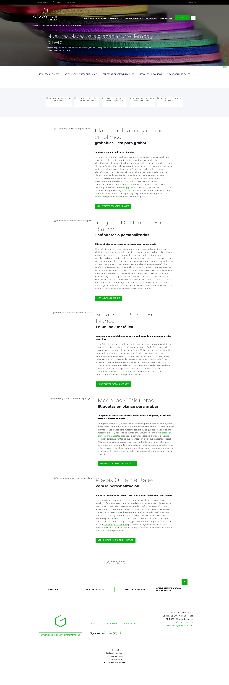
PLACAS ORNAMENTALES (178, 74)
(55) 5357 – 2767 (185, 622)
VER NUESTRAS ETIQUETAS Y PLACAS (113, 206)
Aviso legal (114, 650)
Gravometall (120, 525)
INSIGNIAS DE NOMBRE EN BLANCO (80, 74)
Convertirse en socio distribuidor (168, 589)
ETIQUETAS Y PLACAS (49, 74)
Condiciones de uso (114, 659)
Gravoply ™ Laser (129, 187)
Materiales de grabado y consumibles (56, 25)
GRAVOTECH (166, 19)
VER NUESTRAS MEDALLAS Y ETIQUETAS (117, 464)
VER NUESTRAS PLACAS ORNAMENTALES (115, 540)
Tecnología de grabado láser (114, 662)
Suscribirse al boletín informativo (58, 635)
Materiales (116, 19)
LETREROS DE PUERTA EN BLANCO (118, 74)
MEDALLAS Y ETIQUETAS (150, 74)
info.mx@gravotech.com (181, 626)
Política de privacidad (114, 656)
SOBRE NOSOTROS (94, 589)
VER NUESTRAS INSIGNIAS (109, 298)
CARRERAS (53, 589)
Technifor (112, 624)
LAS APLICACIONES (134, 19)
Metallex (108, 525)
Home (35, 25)
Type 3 (92, 624)
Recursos (151, 19)
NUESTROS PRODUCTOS (95, 19)
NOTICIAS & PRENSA (135, 589)
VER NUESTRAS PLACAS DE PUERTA (113, 384)
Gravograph (130, 624)
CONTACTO (182, 17)
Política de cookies (114, 653)
